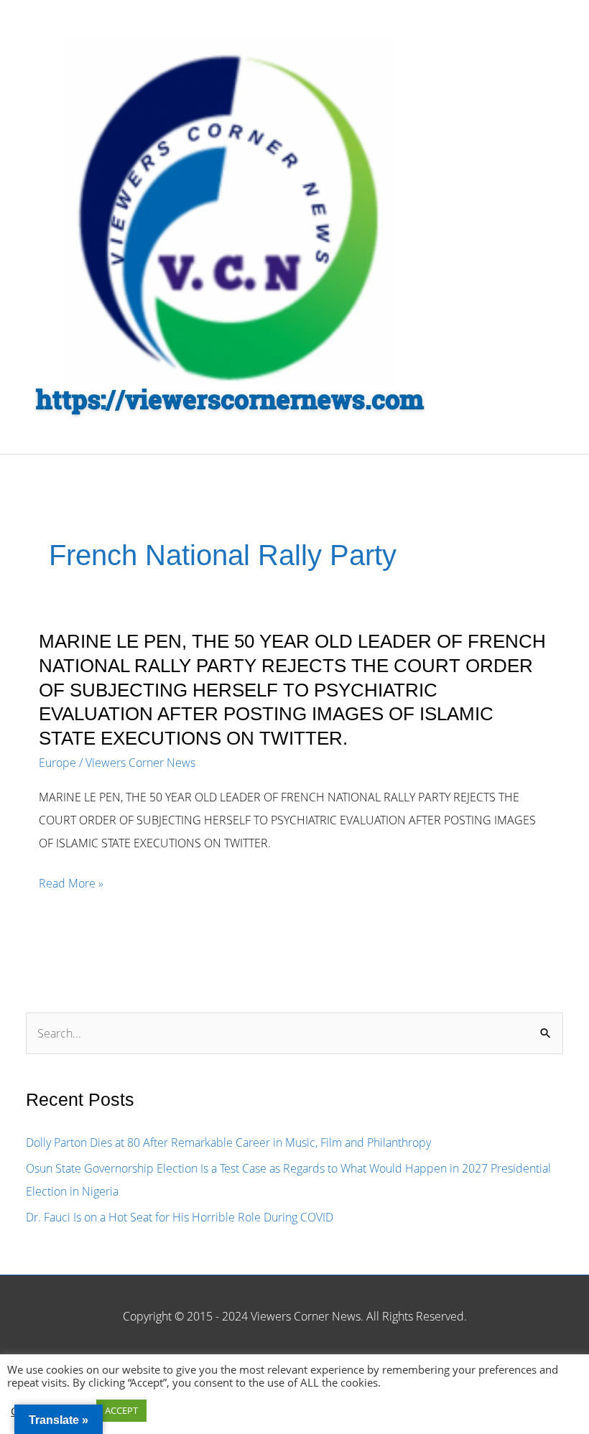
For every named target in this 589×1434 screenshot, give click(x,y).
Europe (57, 762)
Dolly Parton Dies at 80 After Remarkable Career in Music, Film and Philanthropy (228, 1142)
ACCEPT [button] (121, 1410)
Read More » (71, 885)
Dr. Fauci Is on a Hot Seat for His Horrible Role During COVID (179, 1217)
